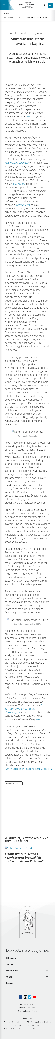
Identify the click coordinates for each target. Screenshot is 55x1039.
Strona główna (7, 17)
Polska (5, 13)
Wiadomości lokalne (13, 783)
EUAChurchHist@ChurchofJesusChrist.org (28, 768)
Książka (31, 116)
